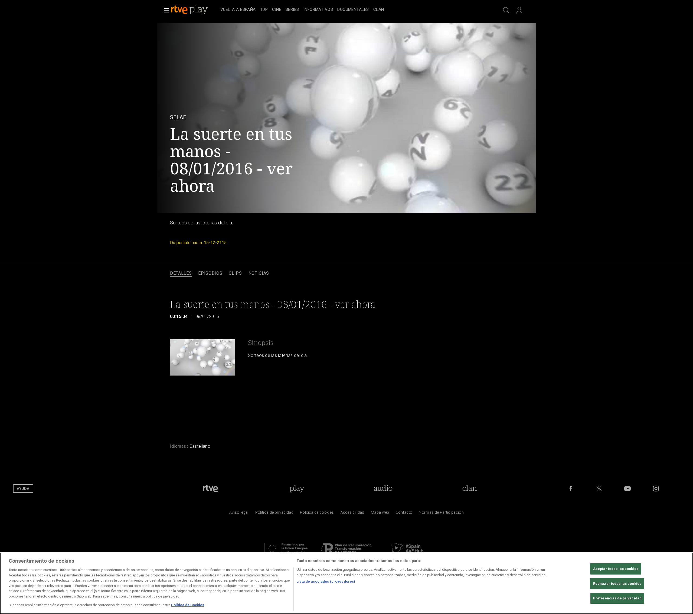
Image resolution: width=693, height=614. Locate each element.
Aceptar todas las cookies (615, 569)
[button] (165, 10)
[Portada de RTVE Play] (190, 9)
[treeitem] (238, 10)
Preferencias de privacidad (617, 598)
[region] (346, 583)
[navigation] (352, 9)
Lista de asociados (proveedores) (325, 581)
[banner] (194, 9)
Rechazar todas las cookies (617, 584)
